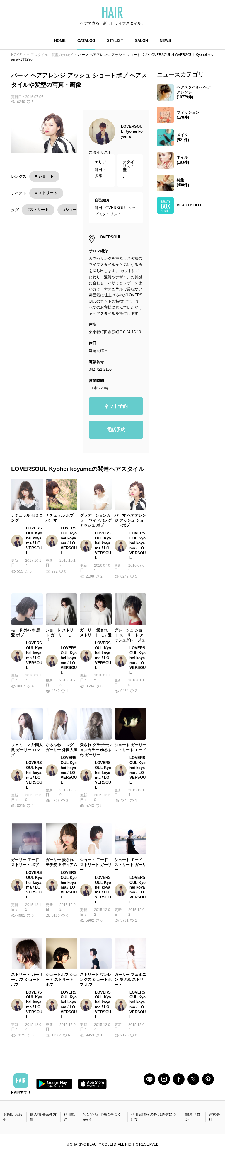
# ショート (44, 176)
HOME (60, 40)
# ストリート (46, 193)
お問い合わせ (12, 1117)
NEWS (165, 40)
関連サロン (192, 1117)
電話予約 (116, 429)
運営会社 (214, 1117)
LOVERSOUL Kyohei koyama (132, 131)
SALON (141, 40)
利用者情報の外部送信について (153, 1117)
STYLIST (115, 40)
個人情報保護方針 (43, 1117)
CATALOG (86, 40)
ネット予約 (116, 406)
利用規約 (69, 1117)
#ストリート (38, 209)
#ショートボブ (75, 209)
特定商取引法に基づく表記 (102, 1117)
